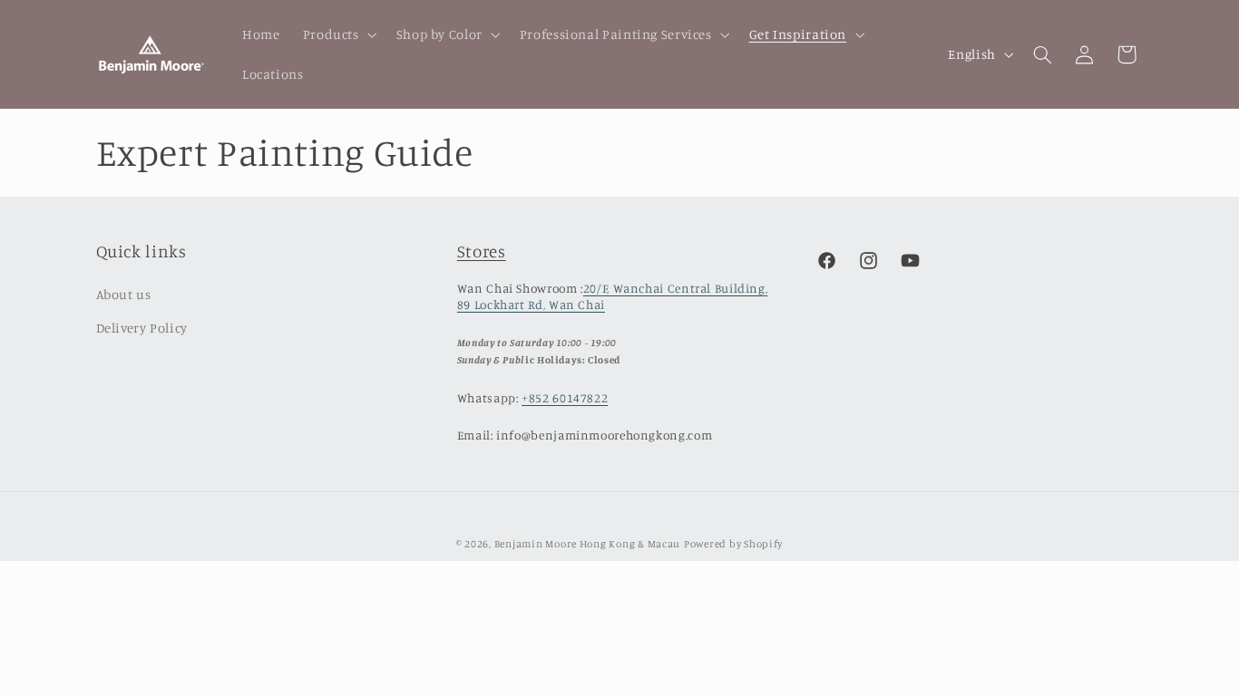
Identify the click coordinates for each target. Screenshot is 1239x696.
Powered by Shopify (733, 543)
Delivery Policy (142, 327)
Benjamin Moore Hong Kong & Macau (587, 543)
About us (123, 294)
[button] (338, 34)
